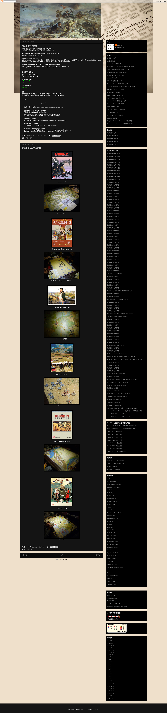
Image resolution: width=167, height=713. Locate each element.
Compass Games (111, 504)
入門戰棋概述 (111, 61)
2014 (110, 686)
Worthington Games (112, 584)
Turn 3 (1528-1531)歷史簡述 (114, 437)
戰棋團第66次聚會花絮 (113, 245)
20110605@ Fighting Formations (115, 391)
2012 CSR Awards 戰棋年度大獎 (115, 461)
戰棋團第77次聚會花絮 (113, 222)
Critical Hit (110, 510)
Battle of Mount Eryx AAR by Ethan (116, 353)
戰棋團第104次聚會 (112, 138)
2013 (110, 688)
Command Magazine (112, 501)
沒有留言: (44, 135)
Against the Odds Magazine (114, 484)
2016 (110, 652)
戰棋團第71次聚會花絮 (113, 231)
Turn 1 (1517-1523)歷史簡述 (114, 431)
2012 (110, 691)
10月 (110, 659)
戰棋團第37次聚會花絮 (113, 342)
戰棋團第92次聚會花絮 (113, 193)
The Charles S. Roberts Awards (115, 567)
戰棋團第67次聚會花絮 (113, 242)
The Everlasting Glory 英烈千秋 (115, 98)
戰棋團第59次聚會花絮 (113, 265)
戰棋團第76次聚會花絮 (31, 148)
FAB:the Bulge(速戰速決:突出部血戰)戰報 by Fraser (120, 291)
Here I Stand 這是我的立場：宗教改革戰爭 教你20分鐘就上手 (123, 426)
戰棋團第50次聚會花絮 (113, 296)
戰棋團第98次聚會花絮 (113, 185)
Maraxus (119, 45)
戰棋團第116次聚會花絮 (113, 159)
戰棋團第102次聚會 (112, 144)
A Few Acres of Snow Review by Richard (117, 382)
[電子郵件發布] (49, 135)
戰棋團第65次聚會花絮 (113, 248)
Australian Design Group (113, 487)
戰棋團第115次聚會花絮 (113, 162)
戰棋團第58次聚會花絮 (113, 268)
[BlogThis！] (55, 136)
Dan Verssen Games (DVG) (114, 513)
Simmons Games (111, 558)
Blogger (96, 709)
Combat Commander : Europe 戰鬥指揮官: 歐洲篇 (120, 124)
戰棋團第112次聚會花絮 (113, 170)
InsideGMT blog (111, 601)
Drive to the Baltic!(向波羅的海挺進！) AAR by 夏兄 (121, 356)
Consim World (110, 507)
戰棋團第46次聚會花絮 (113, 311)
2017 (110, 650)
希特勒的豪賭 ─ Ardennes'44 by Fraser (117, 72)
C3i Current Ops (111, 595)
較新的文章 (25, 555)
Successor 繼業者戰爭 (113, 118)
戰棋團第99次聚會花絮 (113, 182)
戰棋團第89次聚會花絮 (113, 202)
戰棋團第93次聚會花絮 (113, 191)
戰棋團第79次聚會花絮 (113, 216)
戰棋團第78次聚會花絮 (113, 219)
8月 (110, 664)
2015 (110, 684)
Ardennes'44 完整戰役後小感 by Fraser (117, 316)
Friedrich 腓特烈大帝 (112, 78)
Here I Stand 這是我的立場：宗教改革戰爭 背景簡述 (121, 428)
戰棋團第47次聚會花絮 (113, 308)
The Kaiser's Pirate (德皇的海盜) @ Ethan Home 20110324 (122, 408)
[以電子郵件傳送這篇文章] (53, 136)
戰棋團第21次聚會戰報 (113, 388)
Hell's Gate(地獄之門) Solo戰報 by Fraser (117, 299)
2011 (110, 693)
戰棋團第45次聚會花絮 (113, 319)
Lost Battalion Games (112, 544)
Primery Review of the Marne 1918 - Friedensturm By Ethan (122, 379)
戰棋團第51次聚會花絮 (113, 294)
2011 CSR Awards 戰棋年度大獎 (115, 463)
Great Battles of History (113, 598)
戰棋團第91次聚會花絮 (113, 196)
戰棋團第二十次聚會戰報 (114, 399)
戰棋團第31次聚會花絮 (113, 376)
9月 (110, 662)
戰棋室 (24, 6)
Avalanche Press (111, 490)
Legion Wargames (111, 538)
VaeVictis (109, 573)
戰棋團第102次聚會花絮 (113, 176)
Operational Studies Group (113, 553)
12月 (110, 654)
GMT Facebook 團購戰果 (113, 469)
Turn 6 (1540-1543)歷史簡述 (114, 446)
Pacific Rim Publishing (113, 556)
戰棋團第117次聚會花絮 (113, 156)
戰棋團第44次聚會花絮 (113, 322)
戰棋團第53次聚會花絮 (113, 285)
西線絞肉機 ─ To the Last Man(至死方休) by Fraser (120, 66)
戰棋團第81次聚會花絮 (113, 211)
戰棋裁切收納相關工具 (113, 466)
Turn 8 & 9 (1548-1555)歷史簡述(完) (116, 451)
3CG (108, 478)
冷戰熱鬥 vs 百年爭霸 (113, 58)
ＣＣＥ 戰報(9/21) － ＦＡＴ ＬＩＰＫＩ (119, 414)
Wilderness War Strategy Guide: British (117, 606)
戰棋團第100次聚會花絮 (113, 179)
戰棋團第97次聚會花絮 (113, 188)
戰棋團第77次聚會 (29, 45)
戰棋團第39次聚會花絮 (113, 336)
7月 (110, 666)
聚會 (27, 138)
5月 (110, 671)
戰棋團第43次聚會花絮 (113, 325)
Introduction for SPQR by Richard (115, 89)
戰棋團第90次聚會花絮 (113, 199)
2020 (110, 643)
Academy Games (111, 481)
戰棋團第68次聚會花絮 (113, 239)
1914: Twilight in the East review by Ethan (118, 69)
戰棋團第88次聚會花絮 (113, 205)
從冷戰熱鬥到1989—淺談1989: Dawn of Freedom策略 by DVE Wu (124, 359)
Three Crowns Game (112, 570)
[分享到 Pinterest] (60, 136)
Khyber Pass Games (112, 533)
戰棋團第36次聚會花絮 (113, 348)
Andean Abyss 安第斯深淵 (114, 64)
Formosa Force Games (112, 518)
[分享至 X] (56, 136)
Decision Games (111, 515)
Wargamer (109, 578)
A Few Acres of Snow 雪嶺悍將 (115, 115)
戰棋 (30, 138)
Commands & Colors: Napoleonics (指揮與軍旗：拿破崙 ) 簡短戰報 (124, 411)
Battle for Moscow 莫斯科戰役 (115, 95)
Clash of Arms (110, 495)
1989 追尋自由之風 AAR (113, 362)
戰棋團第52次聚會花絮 (113, 288)
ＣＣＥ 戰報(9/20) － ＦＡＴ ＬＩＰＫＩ (119, 416)
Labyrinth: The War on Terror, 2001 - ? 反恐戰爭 (119, 121)
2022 (110, 641)
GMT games (110, 521)
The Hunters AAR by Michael (114, 273)
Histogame (110, 527)
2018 (110, 648)
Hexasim (109, 524)
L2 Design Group (111, 535)
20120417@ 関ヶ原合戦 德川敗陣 (116, 374)
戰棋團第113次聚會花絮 (113, 168)
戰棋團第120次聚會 (112, 133)
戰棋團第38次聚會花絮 (113, 339)
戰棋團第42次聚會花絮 (113, 328)
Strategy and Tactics (112, 564)
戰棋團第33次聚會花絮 (113, 368)
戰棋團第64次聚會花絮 (113, 251)
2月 (110, 678)
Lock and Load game (112, 541)
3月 (110, 676)
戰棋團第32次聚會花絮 (113, 371)
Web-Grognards (111, 581)
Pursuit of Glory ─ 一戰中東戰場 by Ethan (118, 84)
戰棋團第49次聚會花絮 (113, 302)
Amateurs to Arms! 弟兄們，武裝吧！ (117, 75)
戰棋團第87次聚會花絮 (113, 208)
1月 (110, 681)
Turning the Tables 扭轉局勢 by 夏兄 (116, 101)
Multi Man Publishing (112, 547)
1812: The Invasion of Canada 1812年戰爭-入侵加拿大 (121, 86)
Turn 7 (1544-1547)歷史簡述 (114, 449)
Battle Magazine (111, 493)
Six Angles (110, 561)
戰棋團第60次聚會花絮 (113, 262)
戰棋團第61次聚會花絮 (113, 259)
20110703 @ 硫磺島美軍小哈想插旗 (116, 385)
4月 (110, 673)
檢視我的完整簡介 (120, 47)
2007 (110, 698)
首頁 (61, 555)
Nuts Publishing (111, 550)
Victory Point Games (112, 575)
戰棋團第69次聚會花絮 (113, 236)
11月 (110, 657)
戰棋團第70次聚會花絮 (113, 233)
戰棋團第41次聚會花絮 (113, 331)
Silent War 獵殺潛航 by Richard (115, 81)
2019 (110, 645)
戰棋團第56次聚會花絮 (113, 276)
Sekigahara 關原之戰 (112, 112)
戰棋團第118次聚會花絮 (113, 153)
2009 (110, 696)
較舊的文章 (98, 555)
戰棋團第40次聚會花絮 (113, 334)
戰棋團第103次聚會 (112, 141)
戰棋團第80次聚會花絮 (113, 213)
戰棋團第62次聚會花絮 (113, 256)
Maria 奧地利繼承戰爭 (113, 106)
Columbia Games (111, 498)
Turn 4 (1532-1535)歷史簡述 (114, 440)
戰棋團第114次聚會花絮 (113, 165)
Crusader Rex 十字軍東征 (113, 92)
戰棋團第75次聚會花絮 (113, 228)
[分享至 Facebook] (58, 136)
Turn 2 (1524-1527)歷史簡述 (114, 434)
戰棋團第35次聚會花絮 (113, 351)
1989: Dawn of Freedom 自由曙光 (116, 109)
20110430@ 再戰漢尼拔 (113, 402)
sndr (85, 709)
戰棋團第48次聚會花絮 (113, 305)
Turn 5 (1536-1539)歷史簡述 (114, 443)
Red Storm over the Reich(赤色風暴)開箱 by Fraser (120, 313)
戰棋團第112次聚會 (112, 136)
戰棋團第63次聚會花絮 (113, 253)
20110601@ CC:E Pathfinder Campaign (117, 396)
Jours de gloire (111, 530)
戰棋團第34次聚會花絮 (113, 365)
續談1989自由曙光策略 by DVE (115, 345)
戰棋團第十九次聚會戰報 (114, 405)
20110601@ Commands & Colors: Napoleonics (119, 394)
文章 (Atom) (63, 559)
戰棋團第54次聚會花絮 (113, 282)
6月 (110, 669)
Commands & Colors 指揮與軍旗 (115, 104)
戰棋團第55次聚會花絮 (113, 279)
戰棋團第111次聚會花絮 (113, 173)
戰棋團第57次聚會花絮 (113, 271)
